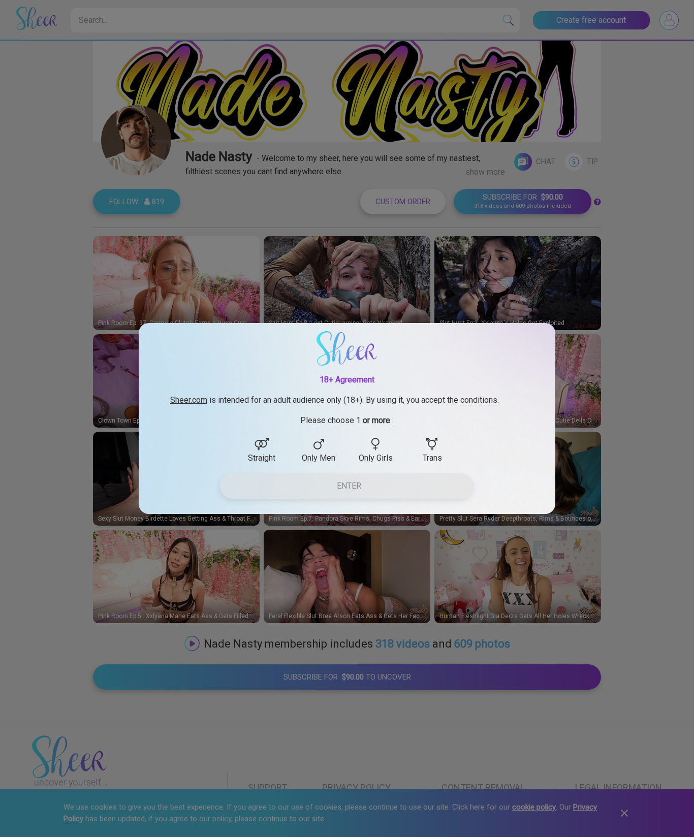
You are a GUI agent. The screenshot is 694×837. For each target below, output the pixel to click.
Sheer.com (188, 400)
